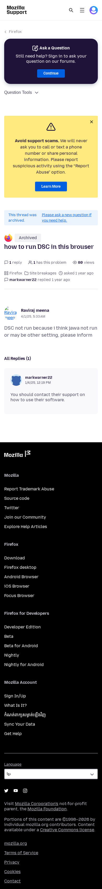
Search (71, 10)
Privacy (11, 862)
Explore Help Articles (25, 526)
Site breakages (43, 273)
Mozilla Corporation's (36, 803)
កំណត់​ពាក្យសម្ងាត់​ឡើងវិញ (25, 714)
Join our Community (25, 517)
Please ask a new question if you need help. (67, 218)
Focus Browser (19, 595)
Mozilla (17, 455)
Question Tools (18, 92)
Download (14, 557)
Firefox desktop (20, 567)
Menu (82, 10)
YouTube (16, 791)
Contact (12, 881)
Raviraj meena (35, 310)
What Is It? (15, 705)
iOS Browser (16, 586)
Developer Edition (22, 626)
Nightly (11, 655)
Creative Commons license (67, 829)
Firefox (15, 32)
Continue (51, 73)
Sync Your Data (19, 724)
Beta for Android (21, 645)
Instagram (25, 791)
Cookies (12, 871)
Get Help (13, 733)
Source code (16, 498)
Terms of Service (21, 852)
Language (12, 764)
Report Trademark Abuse (29, 488)
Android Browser (21, 576)
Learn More (51, 186)
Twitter (11, 507)
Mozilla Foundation (47, 808)
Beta (8, 636)
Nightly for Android (24, 664)
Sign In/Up (15, 695)
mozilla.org (15, 843)
